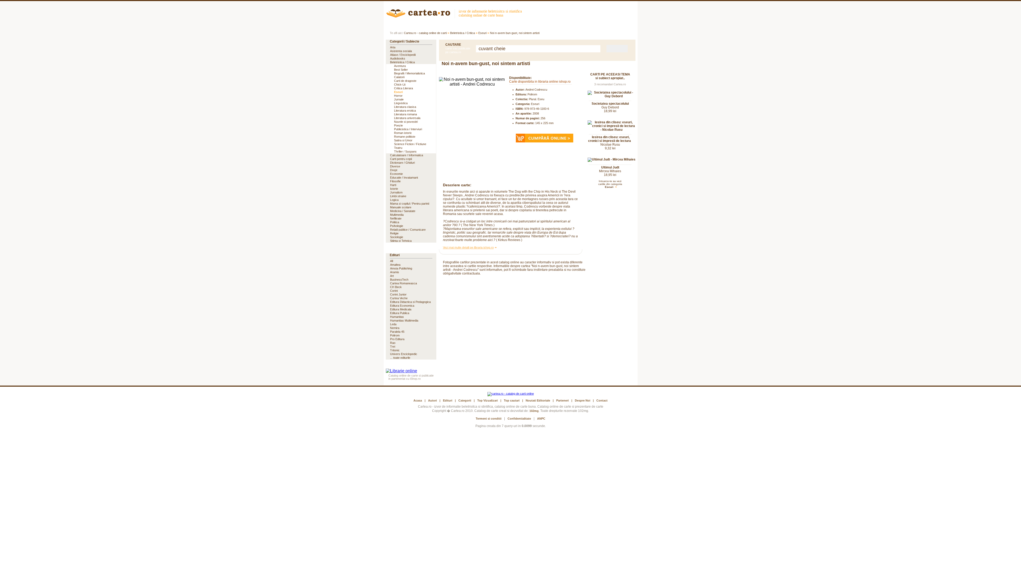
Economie (396, 173)
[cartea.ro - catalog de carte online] (456, 16)
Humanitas (397, 316)
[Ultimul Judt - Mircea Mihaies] (611, 159)
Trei (392, 346)
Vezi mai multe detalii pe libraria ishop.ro (468, 247)
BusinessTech (399, 279)
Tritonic (395, 350)
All (391, 261)
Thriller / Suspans (405, 151)
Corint (394, 290)
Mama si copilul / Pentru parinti (409, 203)
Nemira (394, 328)
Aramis (394, 272)
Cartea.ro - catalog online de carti (425, 33)
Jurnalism (396, 192)
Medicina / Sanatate (402, 211)
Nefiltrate (395, 218)
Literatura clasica (405, 106)
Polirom (532, 94)
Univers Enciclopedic (403, 354)
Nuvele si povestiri (406, 121)
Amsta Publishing (401, 268)
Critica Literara (403, 88)
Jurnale (399, 99)
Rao (392, 342)
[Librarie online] (401, 371)
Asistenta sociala (401, 51)
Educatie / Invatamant (404, 177)
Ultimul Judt (610, 167)
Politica (394, 222)
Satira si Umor (403, 140)
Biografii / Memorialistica (409, 73)
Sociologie (396, 237)
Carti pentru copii (401, 159)
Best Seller (401, 69)
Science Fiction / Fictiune (410, 144)
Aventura (400, 65)
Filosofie (395, 181)
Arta (392, 47)
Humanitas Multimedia (404, 320)
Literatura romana (405, 114)
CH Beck (396, 287)
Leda (393, 324)
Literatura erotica (405, 110)
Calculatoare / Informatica (406, 155)
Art (392, 275)
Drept (393, 170)
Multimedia (397, 214)
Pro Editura (397, 339)
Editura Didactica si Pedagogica (410, 301)
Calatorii (399, 77)
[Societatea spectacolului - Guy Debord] (611, 96)
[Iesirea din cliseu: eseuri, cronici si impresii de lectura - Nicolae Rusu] (611, 130)
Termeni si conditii (488, 418)
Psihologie (396, 225)
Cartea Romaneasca (403, 283)
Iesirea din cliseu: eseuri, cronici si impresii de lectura (609, 139)
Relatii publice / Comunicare (408, 229)
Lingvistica (401, 103)
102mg (534, 410)
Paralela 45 (397, 331)
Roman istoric (403, 132)
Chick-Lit (399, 84)
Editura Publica (399, 313)
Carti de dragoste (405, 80)
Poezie (398, 125)
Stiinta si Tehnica (401, 240)
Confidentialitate (519, 418)
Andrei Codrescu (536, 89)
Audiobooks (397, 58)
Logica (394, 199)
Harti (393, 185)
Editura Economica (402, 305)
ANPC (541, 418)
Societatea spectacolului (610, 103)
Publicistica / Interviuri (408, 129)
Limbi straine (398, 196)
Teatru (398, 147)
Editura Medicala (400, 309)
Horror (398, 95)
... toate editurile (400, 357)
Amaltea (395, 264)
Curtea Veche (399, 298)
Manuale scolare (400, 207)
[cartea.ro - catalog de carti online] (510, 393)
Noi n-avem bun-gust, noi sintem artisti (514, 33)
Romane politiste (404, 136)
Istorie (394, 188)
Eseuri (482, 33)
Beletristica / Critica (462, 33)
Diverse (395, 166)
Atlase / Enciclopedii (403, 54)
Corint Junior (398, 294)
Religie (394, 233)
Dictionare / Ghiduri (402, 162)
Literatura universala (407, 118)
